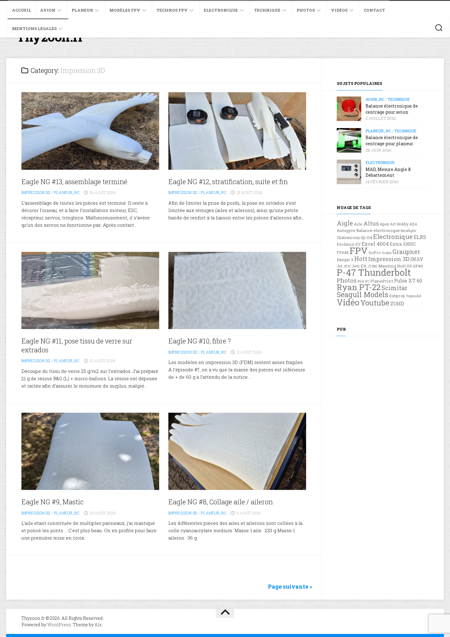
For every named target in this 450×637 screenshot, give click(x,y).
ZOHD (397, 303)
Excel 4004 (375, 244)
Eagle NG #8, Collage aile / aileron (220, 501)
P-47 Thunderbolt (374, 272)
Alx (98, 625)
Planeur (82, 10)
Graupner (406, 252)
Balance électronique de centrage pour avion (392, 109)
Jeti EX (358, 266)
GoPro (375, 252)
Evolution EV (349, 244)
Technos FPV (172, 10)
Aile (358, 224)
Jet (339, 266)
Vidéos (339, 10)
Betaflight (408, 231)
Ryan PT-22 (359, 287)
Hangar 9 (345, 259)
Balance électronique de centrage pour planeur (392, 140)
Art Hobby (399, 224)
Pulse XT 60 (408, 281)
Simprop (397, 295)
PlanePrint (381, 281)
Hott (360, 259)
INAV (416, 259)
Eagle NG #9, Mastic (52, 501)
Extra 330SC (403, 244)
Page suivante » (290, 586)
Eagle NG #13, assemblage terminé (74, 181)
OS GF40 (415, 266)
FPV (359, 250)
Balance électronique (378, 230)
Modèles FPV (124, 10)
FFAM (343, 252)
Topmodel (413, 296)
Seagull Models (362, 294)
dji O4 (366, 237)
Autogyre (346, 230)
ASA (413, 224)
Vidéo (348, 302)
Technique (267, 10)
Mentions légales (34, 28)
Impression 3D (36, 192)
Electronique (221, 10)
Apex (384, 224)
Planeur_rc (67, 192)
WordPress (59, 625)
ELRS (420, 237)
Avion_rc (375, 99)
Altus (371, 223)
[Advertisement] (383, 431)
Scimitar (394, 288)
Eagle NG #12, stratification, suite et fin (228, 181)
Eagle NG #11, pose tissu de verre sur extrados (76, 345)
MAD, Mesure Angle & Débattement (388, 172)
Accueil (21, 10)
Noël (401, 266)
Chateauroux (348, 237)
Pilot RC (363, 281)
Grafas (387, 253)
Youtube (374, 303)
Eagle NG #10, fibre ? (199, 340)
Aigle (345, 223)
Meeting (387, 266)
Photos (306, 10)
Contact (374, 10)
